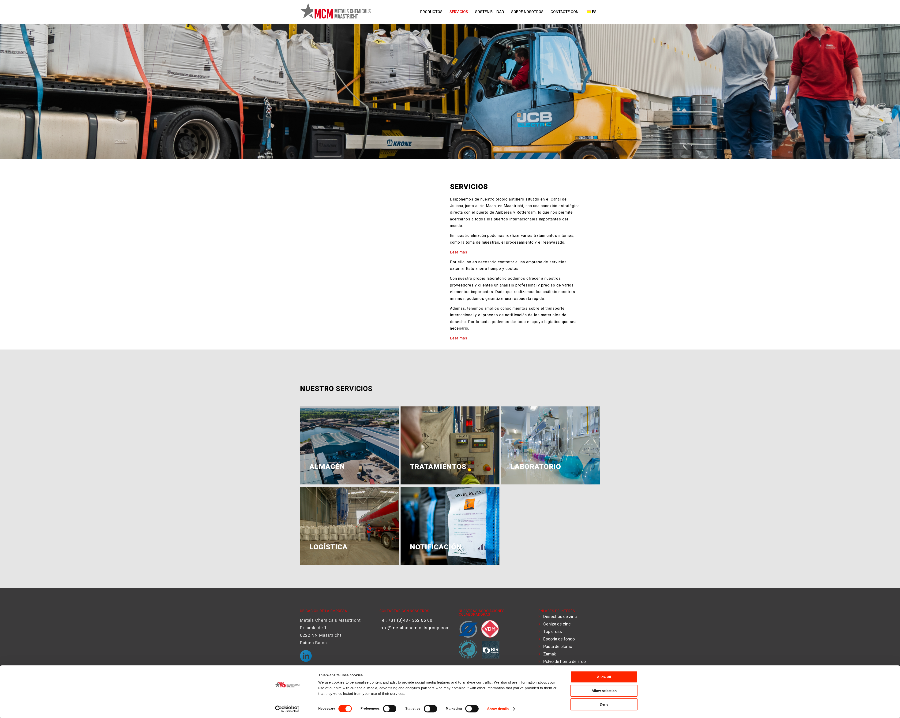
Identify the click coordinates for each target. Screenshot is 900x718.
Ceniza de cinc (557, 623)
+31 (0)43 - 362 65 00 (410, 620)
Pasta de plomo (557, 646)
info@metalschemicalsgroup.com (414, 627)
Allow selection (604, 691)
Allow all (604, 677)
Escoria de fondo (559, 638)
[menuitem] (431, 12)
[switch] (389, 708)
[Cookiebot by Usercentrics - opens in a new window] (287, 708)
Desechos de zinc (560, 616)
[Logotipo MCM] (335, 12)
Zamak (549, 653)
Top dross (552, 631)
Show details (498, 709)
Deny (604, 704)
